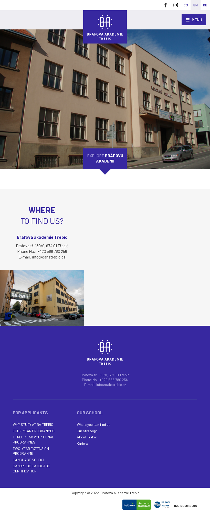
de (205, 5)
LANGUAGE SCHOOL (29, 460)
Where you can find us (93, 424)
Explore (105, 158)
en (195, 5)
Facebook (165, 5)
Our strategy (87, 431)
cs (186, 5)
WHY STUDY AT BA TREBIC (33, 424)
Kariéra (82, 443)
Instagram (176, 5)
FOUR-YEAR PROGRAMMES (34, 431)
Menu (196, 19)
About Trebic (87, 437)
